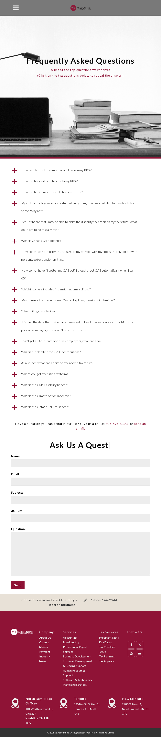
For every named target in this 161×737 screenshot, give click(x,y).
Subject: (17, 492)
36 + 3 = (16, 510)
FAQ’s (102, 651)
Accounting (70, 637)
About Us (45, 637)
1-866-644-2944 (104, 600)
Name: (15, 456)
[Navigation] (16, 8)
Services (69, 632)
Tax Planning (106, 656)
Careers (44, 642)
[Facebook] (131, 645)
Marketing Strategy (75, 684)
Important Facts (109, 637)
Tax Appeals (106, 661)
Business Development (77, 656)
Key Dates (105, 642)
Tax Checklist (107, 647)
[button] (80, 170)
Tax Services (108, 632)
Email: (15, 474)
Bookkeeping (71, 642)
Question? (18, 529)
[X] (139, 645)
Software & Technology (77, 680)
